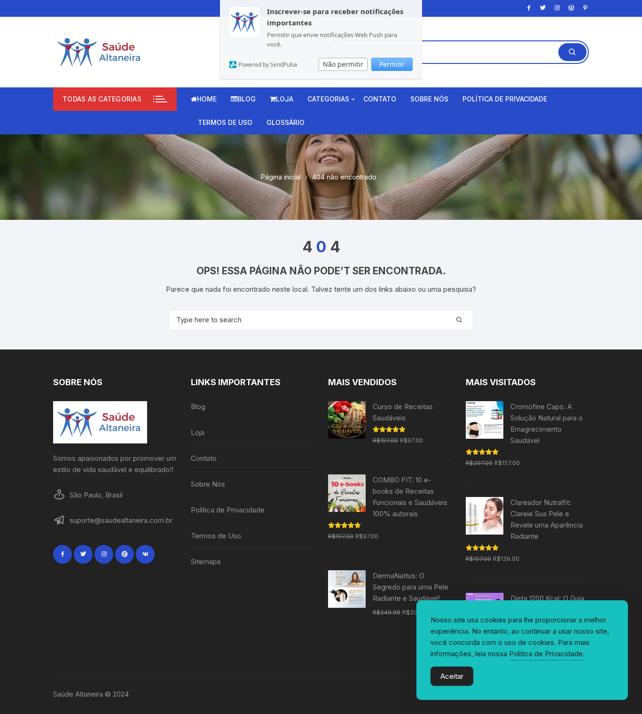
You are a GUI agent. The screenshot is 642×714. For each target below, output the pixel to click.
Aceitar (451, 676)
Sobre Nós (429, 99)
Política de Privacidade (504, 99)
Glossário (285, 122)
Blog (246, 99)
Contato (379, 99)
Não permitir (343, 64)
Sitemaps (206, 561)
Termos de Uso (225, 122)
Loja (284, 99)
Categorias (328, 99)
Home (207, 99)
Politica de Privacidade (546, 653)
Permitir (392, 64)
